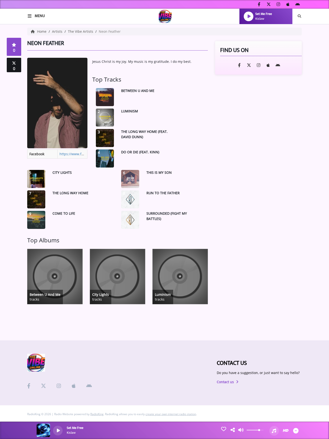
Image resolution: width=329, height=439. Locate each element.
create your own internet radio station (170, 414)
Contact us (226, 382)
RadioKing (97, 414)
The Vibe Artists (81, 31)
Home (42, 31)
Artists (57, 31)
